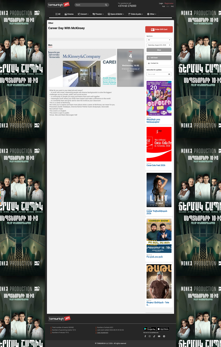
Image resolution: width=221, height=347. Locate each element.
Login (161, 3)
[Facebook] (145, 336)
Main (50, 45)
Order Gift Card (161, 29)
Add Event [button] (154, 58)
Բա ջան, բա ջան (155, 257)
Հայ (163, 6)
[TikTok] (154, 336)
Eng (168, 6)
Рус (172, 6)
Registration (169, 3)
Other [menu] (152, 14)
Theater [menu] (98, 14)
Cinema (70, 14)
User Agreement (102, 332)
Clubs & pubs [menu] (136, 14)
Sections (149, 36)
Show (159, 50)
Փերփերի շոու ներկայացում (153, 120)
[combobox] (159, 40)
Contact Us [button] (154, 63)
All (59, 14)
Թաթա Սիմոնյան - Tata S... (158, 303)
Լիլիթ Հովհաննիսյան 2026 (157, 212)
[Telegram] (164, 336)
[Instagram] (150, 336)
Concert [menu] (83, 14)
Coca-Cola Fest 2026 (156, 165)
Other (50, 23)
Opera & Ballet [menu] (116, 14)
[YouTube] (159, 336)
